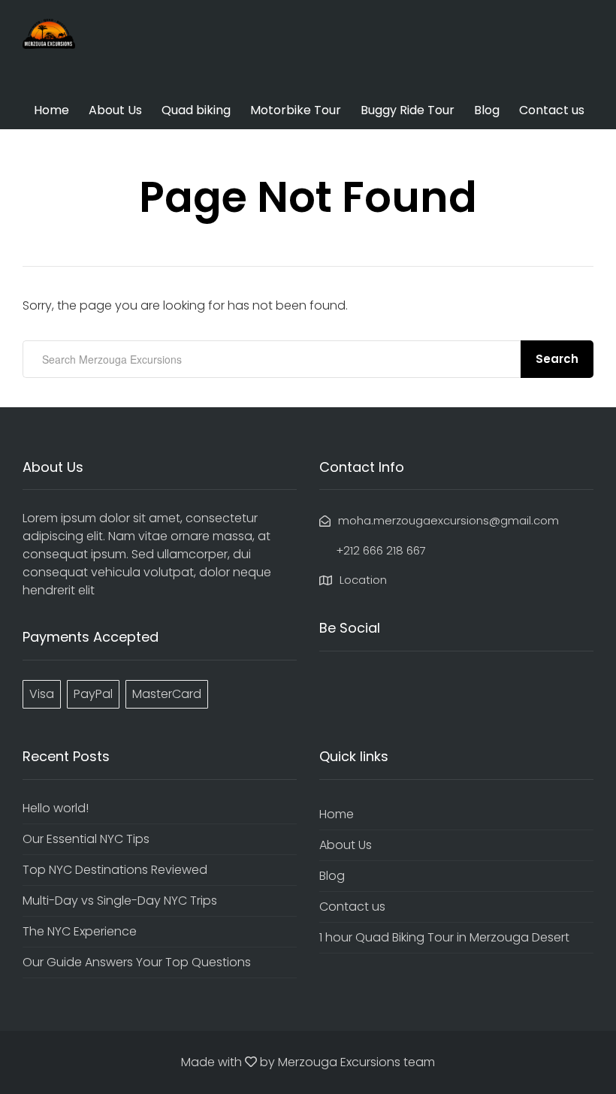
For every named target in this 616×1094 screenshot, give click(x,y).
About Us (115, 110)
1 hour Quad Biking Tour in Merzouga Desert (444, 937)
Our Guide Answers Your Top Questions (137, 962)
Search (557, 359)
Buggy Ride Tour (407, 110)
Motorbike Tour (295, 110)
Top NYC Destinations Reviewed (115, 869)
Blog (487, 110)
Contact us (551, 110)
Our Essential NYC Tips (86, 839)
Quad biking (196, 110)
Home (51, 110)
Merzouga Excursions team (356, 1062)
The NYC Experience (80, 931)
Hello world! (56, 808)
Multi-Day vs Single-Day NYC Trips (120, 900)
